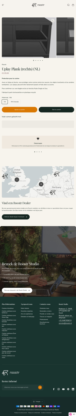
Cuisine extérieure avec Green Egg (9, 316)
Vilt (5, 102)
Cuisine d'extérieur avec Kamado (9, 320)
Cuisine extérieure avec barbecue (9, 312)
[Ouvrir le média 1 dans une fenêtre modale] (53, 21)
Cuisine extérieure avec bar (9, 343)
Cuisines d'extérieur (8, 308)
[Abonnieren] (40, 387)
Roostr (4, 65)
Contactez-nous (44, 308)
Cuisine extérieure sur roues (8, 356)
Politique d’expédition (57, 412)
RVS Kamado (15, 102)
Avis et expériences (27, 314)
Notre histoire (25, 308)
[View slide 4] (41, 152)
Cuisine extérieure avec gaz (9, 325)
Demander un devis (45, 311)
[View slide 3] (39, 152)
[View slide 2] (37, 152)
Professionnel (44, 319)
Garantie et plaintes (27, 311)
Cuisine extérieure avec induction (9, 329)
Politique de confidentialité (34, 412)
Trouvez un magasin (46, 316)
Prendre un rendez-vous (47, 314)
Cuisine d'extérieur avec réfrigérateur (9, 338)
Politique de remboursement (20, 412)
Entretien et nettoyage (27, 316)
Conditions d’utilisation (46, 412)
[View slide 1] (35, 152)
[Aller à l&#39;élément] (33, 60)
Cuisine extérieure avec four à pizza (9, 347)
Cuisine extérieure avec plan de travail (9, 352)
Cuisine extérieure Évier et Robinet (9, 334)
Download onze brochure (44, 323)
